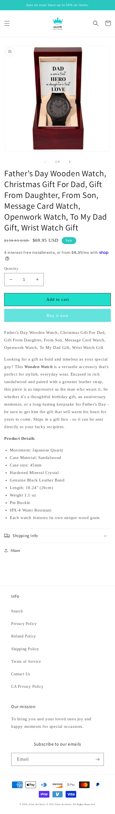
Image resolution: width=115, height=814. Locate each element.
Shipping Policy (25, 649)
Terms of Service (26, 661)
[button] (7, 23)
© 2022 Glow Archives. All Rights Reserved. (70, 804)
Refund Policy (23, 636)
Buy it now (58, 315)
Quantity (11, 268)
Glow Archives (37, 804)
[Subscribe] (97, 759)
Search (17, 611)
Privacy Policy (24, 624)
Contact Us (20, 674)
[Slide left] (45, 162)
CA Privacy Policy (27, 686)
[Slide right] (70, 162)
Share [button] (15, 551)
